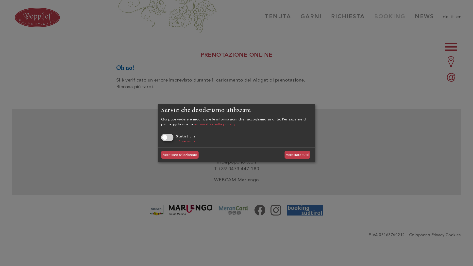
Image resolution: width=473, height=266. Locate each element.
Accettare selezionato (180, 155)
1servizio (185, 141)
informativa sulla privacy (214, 124)
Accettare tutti (297, 155)
